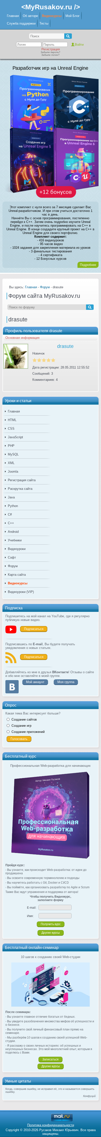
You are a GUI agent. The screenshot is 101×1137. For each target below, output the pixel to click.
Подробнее (88, 265)
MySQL (13, 454)
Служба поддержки (21, 23)
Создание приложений (28, 732)
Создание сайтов (24, 719)
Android (13, 532)
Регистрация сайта (22, 480)
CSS (11, 428)
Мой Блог (72, 16)
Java (11, 497)
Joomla (13, 471)
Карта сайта (17, 574)
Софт (12, 557)
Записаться (50, 1059)
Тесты (43, 23)
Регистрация (50, 49)
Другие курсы (50, 932)
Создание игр (21, 725)
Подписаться (33, 629)
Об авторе (30, 16)
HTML (12, 420)
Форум (13, 566)
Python (13, 506)
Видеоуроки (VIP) (21, 592)
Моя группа (65, 682)
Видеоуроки (16, 549)
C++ (11, 523)
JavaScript (15, 437)
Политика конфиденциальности (50, 1125)
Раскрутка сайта (20, 489)
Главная (13, 16)
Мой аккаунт (35, 682)
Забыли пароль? (50, 52)
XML (11, 463)
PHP (11, 446)
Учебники (15, 540)
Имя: (30, 916)
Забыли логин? (50, 55)
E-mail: (31, 907)
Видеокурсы (52, 16)
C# (10, 514)
